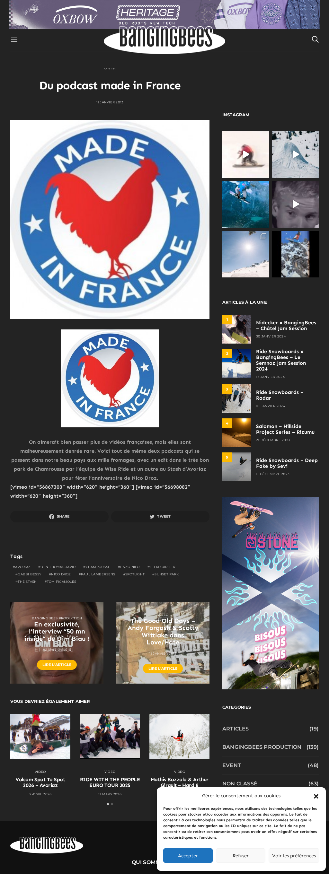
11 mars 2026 (109, 794)
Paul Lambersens (98, 574)
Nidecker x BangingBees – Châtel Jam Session (286, 325)
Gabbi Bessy (29, 574)
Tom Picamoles (61, 582)
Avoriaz (23, 567)
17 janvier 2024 (270, 377)
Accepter (188, 856)
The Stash (27, 582)
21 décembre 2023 (273, 440)
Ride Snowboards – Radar (279, 395)
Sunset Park (167, 574)
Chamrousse (98, 567)
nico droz (61, 574)
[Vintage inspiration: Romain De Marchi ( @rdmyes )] (245, 154)
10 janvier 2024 (270, 406)
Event (231, 765)
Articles (235, 729)
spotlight (135, 574)
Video (109, 69)
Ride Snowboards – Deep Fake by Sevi (287, 463)
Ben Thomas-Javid (58, 567)
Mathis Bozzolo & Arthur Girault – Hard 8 (180, 782)
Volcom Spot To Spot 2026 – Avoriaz (40, 782)
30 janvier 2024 (271, 336)
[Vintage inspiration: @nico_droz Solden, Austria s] (245, 204)
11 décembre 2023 (272, 474)
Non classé (239, 784)
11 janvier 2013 (110, 102)
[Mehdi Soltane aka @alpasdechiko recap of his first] (295, 154)
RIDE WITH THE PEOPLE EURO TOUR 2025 (110, 782)
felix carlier (162, 567)
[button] (316, 795)
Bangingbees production (57, 618)
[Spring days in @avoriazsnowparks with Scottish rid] (245, 254)
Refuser (241, 856)
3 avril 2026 (40, 794)
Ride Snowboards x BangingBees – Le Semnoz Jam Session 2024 (281, 360)
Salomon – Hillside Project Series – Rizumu (285, 429)
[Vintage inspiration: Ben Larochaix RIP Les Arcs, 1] (295, 254)
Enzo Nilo (129, 567)
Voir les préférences (294, 856)
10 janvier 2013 (57, 650)
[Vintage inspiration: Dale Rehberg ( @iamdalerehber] (295, 204)
